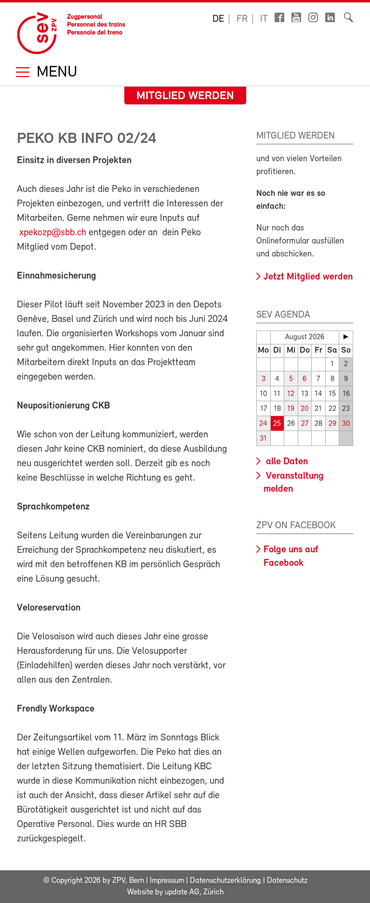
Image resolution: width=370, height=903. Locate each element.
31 (263, 439)
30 (346, 424)
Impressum (167, 881)
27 (304, 424)
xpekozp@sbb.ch (52, 233)
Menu (55, 73)
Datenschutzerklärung (225, 881)
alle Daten (286, 462)
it (264, 19)
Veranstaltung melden (294, 482)
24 (263, 424)
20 (304, 409)
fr (242, 19)
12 (290, 394)
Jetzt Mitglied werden (308, 277)
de (218, 19)
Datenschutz (287, 881)
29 (332, 424)
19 (290, 409)
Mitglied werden (185, 96)
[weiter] (346, 336)
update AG (182, 892)
